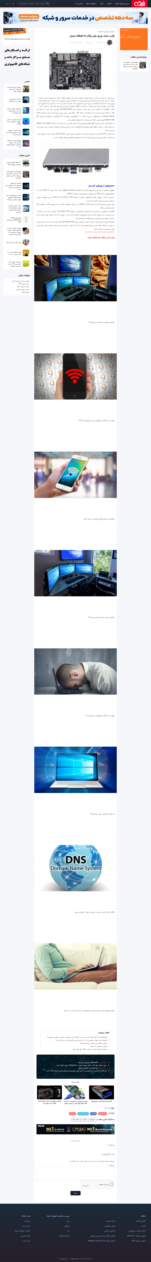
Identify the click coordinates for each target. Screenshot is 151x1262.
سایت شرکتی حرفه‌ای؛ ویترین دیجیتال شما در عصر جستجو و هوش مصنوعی (14, 209)
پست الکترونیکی (108, 1154)
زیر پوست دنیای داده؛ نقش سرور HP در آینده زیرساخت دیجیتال (14, 264)
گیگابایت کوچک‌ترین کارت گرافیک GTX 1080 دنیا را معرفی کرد (49, 1102)
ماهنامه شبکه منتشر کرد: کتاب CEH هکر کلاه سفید (90, 1049)
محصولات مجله (91, 3)
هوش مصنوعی (110, 1226)
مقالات (109, 3)
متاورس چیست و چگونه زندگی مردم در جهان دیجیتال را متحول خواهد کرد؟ (14, 144)
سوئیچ (67, 1226)
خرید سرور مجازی (22, 289)
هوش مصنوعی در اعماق (99, 1046)
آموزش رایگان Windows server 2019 (101, 1240)
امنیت (143, 1226)
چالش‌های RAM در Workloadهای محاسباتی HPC (14, 220)
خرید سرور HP (24, 283)
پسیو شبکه (25, 292)
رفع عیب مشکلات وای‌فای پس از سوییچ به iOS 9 (97, 420)
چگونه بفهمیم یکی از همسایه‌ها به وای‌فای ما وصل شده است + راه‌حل (89, 1010)
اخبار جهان (89, 42)
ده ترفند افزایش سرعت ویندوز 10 (102, 814)
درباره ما (27, 1221)
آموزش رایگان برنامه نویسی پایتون (102, 1235)
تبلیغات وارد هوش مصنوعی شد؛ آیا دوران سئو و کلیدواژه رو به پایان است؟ (81, 1040)
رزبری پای (72, 1114)
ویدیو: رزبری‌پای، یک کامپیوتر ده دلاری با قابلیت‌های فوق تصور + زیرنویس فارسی (75, 1102)
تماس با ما (79, 3)
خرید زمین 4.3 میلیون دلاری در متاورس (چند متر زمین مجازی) (13, 132)
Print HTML (75, 1120)
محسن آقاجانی (101, 42)
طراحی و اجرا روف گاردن (20, 281)
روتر (68, 1221)
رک (68, 1231)
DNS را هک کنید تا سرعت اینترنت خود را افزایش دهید (95, 912)
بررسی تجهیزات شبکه (122, 3)
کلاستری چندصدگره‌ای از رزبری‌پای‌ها (101, 1101)
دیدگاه (112, 1165)
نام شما (111, 1145)
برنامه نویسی (110, 1221)
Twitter (84, 1120)
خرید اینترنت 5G (23, 286)
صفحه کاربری (25, 1235)
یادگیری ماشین (109, 1231)
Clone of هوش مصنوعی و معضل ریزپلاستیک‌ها (13, 163)
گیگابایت (93, 1114)
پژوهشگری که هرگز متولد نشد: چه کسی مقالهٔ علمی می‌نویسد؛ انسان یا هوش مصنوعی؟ (130, 65)
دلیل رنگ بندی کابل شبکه (13, 242)
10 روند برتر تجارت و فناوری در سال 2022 (15, 100)
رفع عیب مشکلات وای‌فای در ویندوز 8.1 (100, 715)
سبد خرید (26, 1240)
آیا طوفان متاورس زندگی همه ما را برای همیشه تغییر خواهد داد (14, 111)
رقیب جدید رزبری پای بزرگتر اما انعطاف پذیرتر (92, 36)
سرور (63, 1259)
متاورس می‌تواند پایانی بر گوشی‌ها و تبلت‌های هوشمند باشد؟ (13, 89)
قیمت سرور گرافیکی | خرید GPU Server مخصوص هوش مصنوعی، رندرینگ (13, 197)
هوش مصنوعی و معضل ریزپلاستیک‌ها (94, 1043)
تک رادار (107, 1108)
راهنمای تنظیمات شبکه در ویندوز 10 (101, 322)
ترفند (101, 3)
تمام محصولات (64, 1235)
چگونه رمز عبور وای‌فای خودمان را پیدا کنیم (99, 519)
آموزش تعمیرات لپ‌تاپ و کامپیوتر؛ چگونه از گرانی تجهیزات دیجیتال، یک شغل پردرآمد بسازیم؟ (14, 231)
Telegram (92, 1120)
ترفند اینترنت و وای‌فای (137, 1231)
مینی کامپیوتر (102, 1114)
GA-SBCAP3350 (83, 1114)
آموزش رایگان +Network (136, 1235)
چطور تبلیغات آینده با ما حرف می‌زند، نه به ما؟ (14, 253)
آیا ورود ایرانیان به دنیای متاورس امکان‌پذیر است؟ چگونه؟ (14, 122)
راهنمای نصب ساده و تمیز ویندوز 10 (101, 617)
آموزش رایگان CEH (138, 1240)
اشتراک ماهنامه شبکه (22, 1231)
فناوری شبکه (140, 1221)
